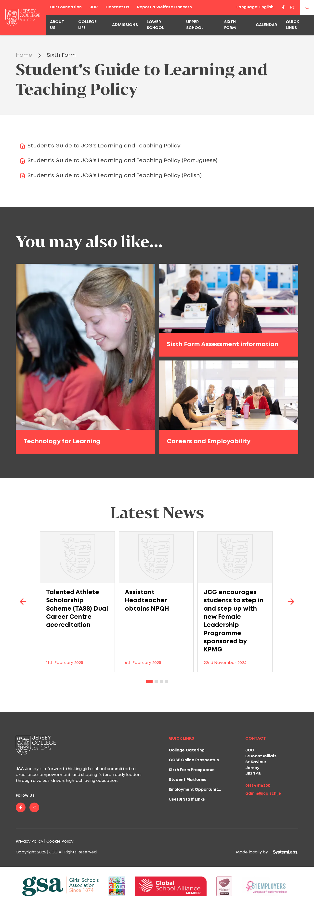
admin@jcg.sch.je (263, 793)
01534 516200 (257, 786)
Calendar (266, 25)
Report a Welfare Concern (164, 7)
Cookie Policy (59, 841)
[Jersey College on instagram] (292, 7)
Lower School (155, 25)
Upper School (194, 25)
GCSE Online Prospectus (194, 760)
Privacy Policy (29, 841)
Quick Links (292, 25)
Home (24, 55)
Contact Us (117, 7)
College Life (87, 25)
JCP (94, 7)
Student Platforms (187, 780)
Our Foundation (66, 7)
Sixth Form (230, 25)
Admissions (125, 25)
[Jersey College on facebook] (283, 7)
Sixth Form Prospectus (191, 770)
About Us (57, 25)
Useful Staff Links (187, 799)
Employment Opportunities (196, 789)
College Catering (187, 750)
